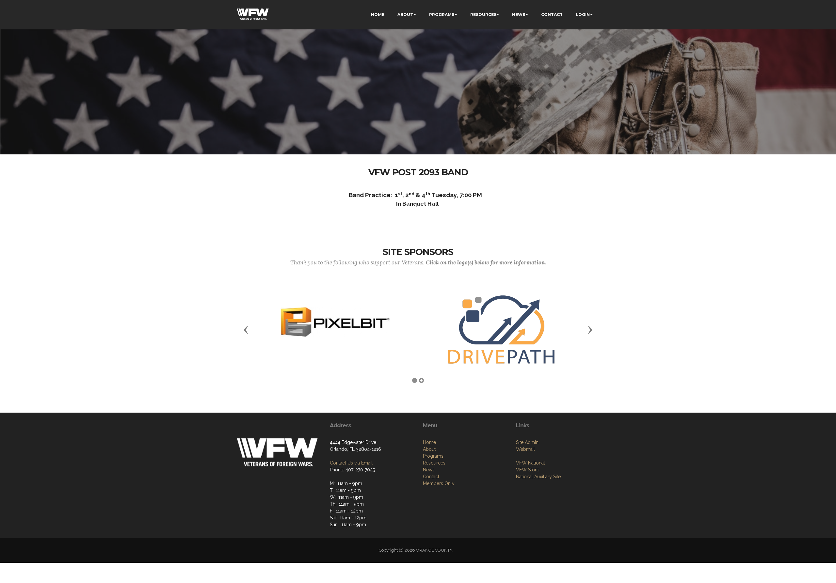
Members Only (439, 483)
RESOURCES (483, 14)
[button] (245, 329)
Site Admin (527, 442)
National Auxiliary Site (538, 476)
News (429, 469)
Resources (434, 462)
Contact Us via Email (351, 462)
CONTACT (552, 14)
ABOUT (405, 14)
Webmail (525, 449)
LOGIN (583, 14)
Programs (433, 456)
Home (429, 442)
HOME (377, 14)
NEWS (518, 14)
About (429, 449)
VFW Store (527, 469)
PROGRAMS (441, 14)
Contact (431, 476)
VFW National (530, 462)
